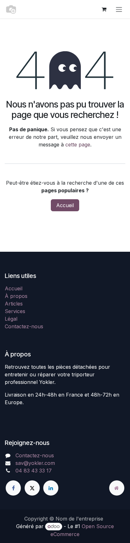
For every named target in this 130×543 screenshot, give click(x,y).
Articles (14, 303)
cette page (77, 144)
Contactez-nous (24, 326)
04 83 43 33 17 (33, 470)
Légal (11, 319)
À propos (16, 296)
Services (15, 311)
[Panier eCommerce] (104, 9)
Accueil (65, 205)
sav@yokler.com (35, 463)
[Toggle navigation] (119, 9)
